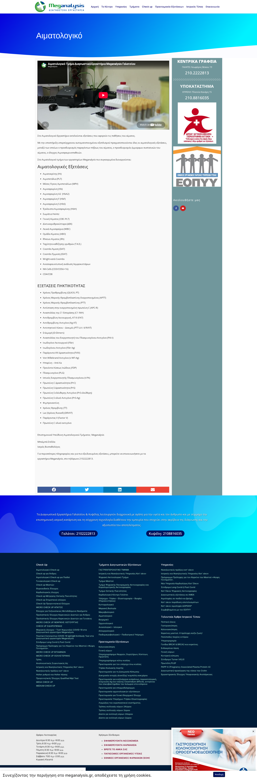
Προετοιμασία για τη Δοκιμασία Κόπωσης (119, 671)
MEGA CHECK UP (44, 682)
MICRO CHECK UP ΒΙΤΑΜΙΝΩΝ (51, 652)
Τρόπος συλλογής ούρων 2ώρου (114, 710)
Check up (147, 6)
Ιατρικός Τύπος (194, 6)
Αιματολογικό (105, 616)
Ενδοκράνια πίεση (170, 648)
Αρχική (95, 6)
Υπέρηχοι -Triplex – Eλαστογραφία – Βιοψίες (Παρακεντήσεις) (120, 599)
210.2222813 (197, 73)
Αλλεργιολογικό (106, 631)
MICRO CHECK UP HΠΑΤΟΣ (49, 607)
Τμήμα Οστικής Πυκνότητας (113, 591)
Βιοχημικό (104, 619)
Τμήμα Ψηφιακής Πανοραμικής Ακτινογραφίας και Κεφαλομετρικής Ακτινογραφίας (124, 586)
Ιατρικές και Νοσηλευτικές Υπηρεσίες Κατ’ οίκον (60, 667)
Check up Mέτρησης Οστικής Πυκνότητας (56, 596)
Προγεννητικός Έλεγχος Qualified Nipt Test (57, 678)
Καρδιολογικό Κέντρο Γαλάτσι (113, 594)
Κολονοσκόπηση (107, 647)
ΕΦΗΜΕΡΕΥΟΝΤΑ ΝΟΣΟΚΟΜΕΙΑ (121, 740)
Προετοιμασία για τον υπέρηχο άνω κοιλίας (120, 664)
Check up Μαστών (45, 585)
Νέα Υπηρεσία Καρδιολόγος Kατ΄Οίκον (180, 583)
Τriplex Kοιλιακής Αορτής (111, 668)
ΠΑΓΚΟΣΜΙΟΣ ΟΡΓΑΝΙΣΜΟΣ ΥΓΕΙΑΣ (123, 753)
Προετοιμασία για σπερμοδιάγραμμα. (117, 688)
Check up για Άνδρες (46, 573)
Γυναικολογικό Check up (48, 581)
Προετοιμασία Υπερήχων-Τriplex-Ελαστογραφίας (123, 699)
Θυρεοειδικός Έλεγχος (47, 588)
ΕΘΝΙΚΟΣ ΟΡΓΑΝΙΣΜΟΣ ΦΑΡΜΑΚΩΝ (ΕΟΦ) (127, 758)
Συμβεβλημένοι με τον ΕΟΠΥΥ (176, 609)
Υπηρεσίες (121, 6)
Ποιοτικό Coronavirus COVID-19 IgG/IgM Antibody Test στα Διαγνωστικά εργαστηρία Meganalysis (65, 637)
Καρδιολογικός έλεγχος (47, 592)
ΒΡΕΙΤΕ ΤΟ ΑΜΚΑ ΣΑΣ (115, 749)
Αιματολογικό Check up (47, 570)
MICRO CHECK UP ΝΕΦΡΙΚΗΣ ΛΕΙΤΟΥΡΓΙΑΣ (57, 622)
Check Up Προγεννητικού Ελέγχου (53, 603)
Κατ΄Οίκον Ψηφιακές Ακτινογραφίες (179, 591)
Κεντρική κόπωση (170, 655)
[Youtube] (183, 208)
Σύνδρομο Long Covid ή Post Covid (53, 642)
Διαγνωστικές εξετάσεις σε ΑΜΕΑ (177, 594)
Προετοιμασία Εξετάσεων (169, 6)
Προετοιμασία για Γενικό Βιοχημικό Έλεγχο (120, 695)
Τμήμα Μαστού (106, 581)
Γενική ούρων (105, 650)
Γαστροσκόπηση (169, 625)
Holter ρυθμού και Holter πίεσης (51, 674)
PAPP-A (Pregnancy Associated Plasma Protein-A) (186, 667)
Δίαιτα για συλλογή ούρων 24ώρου (116, 714)
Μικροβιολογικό (106, 612)
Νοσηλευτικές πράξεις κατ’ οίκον (52, 671)
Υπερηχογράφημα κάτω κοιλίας (114, 660)
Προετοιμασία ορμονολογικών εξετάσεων (119, 691)
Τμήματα (134, 6)
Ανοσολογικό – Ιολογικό (110, 627)
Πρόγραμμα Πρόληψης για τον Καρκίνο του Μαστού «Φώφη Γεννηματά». (65, 647)
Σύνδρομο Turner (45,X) (172, 659)
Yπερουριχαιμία (168, 640)
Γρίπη (38, 659)
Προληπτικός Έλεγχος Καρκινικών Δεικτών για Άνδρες (63, 615)
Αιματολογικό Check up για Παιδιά (53, 577)
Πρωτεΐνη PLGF (168, 663)
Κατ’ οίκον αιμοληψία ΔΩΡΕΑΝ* (176, 606)
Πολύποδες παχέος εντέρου (174, 637)
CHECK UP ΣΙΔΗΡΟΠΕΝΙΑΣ (49, 626)
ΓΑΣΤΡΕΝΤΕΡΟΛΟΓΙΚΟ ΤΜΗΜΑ (114, 570)
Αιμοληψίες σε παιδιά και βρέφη (176, 598)
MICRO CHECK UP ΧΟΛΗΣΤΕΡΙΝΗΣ (53, 656)
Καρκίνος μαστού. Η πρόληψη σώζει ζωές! (181, 633)
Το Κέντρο (107, 6)
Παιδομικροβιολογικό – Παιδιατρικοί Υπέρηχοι (121, 634)
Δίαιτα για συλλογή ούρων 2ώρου (115, 718)
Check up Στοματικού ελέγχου (51, 600)
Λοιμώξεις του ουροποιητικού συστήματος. (120, 703)
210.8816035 (197, 97)
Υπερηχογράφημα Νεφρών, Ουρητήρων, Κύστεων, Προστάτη (123, 655)
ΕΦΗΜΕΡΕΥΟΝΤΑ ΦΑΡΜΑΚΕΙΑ (120, 745)
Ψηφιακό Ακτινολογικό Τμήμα (113, 577)
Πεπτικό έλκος (168, 622)
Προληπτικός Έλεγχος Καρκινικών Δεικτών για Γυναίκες (64, 618)
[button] (53, 490)
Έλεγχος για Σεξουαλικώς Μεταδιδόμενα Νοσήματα (61, 611)
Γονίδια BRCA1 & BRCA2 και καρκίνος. (179, 644)
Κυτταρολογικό (106, 604)
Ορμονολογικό (106, 623)
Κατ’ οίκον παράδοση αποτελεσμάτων (180, 602)
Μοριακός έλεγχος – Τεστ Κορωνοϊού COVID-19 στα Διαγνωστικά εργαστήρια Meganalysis (61, 631)
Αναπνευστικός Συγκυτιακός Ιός (52, 663)
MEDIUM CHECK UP (45, 686)
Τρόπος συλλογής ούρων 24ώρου (115, 706)
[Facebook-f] (176, 208)
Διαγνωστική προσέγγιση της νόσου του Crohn (184, 670)
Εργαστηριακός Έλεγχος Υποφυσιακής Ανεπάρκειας (186, 674)
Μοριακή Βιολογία (107, 608)
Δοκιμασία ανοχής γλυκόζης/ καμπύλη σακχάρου (123, 675)
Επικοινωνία (213, 6)
